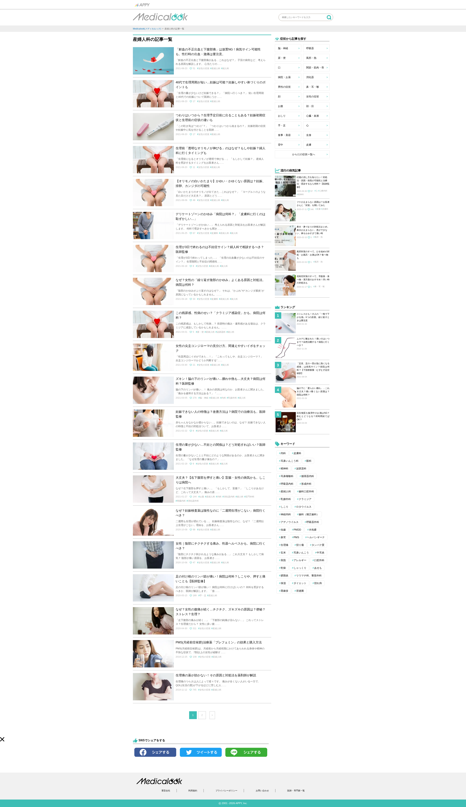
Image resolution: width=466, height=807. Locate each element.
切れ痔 (318, 583)
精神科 (301, 194)
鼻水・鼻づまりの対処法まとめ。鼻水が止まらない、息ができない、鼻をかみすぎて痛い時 (313, 230)
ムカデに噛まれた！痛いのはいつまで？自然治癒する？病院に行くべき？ (313, 342)
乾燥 (283, 567)
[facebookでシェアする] (155, 757)
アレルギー (300, 560)
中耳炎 (320, 552)
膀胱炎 (284, 575)
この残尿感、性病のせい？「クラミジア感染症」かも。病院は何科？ (220, 315)
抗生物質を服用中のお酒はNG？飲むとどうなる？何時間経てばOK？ (313, 416)
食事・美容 (284, 135)
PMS (296, 537)
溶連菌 (300, 590)
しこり (284, 506)
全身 (308, 135)
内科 (224, 398)
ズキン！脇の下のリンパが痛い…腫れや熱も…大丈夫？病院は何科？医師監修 (220, 381)
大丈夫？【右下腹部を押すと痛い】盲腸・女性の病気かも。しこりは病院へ (220, 480)
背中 (280, 144)
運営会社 (165, 790)
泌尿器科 (221, 332)
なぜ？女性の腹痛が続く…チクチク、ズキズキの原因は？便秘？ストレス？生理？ (220, 612)
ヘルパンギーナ (316, 537)
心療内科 (323, 191)
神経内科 (286, 514)
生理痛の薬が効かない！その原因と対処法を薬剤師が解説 (216, 675)
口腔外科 (319, 560)
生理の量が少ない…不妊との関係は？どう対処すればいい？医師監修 (220, 447)
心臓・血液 (312, 115)
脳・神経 (204, 398)
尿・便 (200, 332)
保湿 (283, 583)
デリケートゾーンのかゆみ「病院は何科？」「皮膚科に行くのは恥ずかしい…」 (220, 216)
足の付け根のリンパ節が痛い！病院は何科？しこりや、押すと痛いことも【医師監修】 (220, 579)
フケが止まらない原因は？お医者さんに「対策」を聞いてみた (313, 204)
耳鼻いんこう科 (290, 460)
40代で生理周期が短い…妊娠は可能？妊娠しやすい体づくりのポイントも (221, 85)
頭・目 (310, 106)
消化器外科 (193, 501)
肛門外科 (250, 496)
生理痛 (284, 544)
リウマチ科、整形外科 (309, 575)
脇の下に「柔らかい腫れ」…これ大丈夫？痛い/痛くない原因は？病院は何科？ (313, 391)
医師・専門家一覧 (296, 790)
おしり (282, 115)
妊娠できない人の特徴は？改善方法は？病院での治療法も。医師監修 (220, 414)
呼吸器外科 (312, 522)
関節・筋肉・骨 (315, 67)
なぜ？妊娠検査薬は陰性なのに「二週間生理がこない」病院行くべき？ (220, 513)
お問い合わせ (262, 790)
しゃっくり (300, 567)
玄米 (283, 552)
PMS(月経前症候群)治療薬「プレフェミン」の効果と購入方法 (219, 642)
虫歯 (283, 529)
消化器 (310, 77)
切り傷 (300, 544)
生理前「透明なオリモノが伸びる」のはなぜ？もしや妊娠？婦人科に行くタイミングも (220, 151)
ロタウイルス (303, 506)
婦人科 (225, 68)
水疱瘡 (313, 529)
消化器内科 (229, 496)
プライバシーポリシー (226, 790)
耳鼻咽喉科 (287, 476)
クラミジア (305, 499)
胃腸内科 (181, 501)
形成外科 (306, 483)
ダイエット (300, 583)
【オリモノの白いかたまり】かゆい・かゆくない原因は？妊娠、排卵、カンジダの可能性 (220, 183)
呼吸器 (310, 48)
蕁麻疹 (284, 590)
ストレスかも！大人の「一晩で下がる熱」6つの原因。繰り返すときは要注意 (313, 317)
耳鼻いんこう (301, 552)
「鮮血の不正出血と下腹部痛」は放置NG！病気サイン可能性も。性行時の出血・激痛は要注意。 (218, 52)
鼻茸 (283, 537)
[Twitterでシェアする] (200, 757)
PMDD (297, 529)
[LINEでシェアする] (246, 757)
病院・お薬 (284, 77)
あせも (318, 567)
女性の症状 (203, 68)
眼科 (308, 460)
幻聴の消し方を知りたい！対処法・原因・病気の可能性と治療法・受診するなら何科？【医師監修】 (313, 182)
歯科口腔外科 (306, 491)
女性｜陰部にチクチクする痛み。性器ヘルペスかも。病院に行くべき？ (220, 546)
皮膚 (308, 144)
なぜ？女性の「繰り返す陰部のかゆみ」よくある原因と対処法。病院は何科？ (220, 282)
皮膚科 (215, 233)
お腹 (202, 496)
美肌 (283, 560)
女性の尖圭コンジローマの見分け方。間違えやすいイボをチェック (220, 348)
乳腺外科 (232, 398)
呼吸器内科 (287, 483)
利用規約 (192, 790)
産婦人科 (216, 68)
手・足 (203, 595)
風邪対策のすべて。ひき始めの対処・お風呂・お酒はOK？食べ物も (313, 254)
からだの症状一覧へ (303, 154)
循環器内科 (307, 476)
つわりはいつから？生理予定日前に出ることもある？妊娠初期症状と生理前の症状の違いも (220, 118)
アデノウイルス (290, 522)
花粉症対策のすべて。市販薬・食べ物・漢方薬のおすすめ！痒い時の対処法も (313, 279)
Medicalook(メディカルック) (147, 28)
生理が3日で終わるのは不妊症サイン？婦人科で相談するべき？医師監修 (220, 249)
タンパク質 (318, 544)
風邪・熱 (311, 57)
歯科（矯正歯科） (309, 514)
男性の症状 (284, 86)
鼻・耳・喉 (312, 86)
